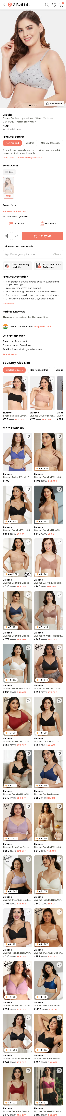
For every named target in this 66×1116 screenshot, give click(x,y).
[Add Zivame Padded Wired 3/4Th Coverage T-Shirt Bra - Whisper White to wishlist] (28, 647)
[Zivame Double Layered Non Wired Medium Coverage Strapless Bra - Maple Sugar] (42, 393)
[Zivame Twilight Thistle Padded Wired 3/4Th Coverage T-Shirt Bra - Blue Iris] (17, 452)
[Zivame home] (19, 5)
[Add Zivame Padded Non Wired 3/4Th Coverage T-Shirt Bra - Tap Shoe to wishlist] (28, 912)
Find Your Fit (51, 223)
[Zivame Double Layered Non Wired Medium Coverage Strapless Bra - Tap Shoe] (15, 393)
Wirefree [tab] (30, 142)
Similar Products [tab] (14, 369)
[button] (4, 5)
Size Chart (20, 223)
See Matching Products (30, 157)
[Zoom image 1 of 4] (33, 58)
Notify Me (45, 236)
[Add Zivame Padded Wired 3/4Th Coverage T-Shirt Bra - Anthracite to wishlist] (28, 489)
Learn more (8, 157)
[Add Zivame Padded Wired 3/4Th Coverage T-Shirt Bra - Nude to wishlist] (59, 436)
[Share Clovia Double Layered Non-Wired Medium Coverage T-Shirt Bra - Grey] (7, 236)
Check (57, 254)
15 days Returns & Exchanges (52, 266)
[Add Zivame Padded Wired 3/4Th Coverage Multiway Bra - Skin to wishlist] (59, 806)
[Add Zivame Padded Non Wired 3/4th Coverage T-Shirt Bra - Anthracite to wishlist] (28, 753)
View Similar (56, 103)
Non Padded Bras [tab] (39, 369)
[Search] (47, 4)
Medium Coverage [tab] (50, 142)
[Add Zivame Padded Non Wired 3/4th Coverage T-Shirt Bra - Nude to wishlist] (59, 489)
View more (8, 303)
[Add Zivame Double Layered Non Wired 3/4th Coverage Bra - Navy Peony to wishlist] (59, 753)
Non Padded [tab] (12, 142)
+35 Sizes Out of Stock (14, 211)
